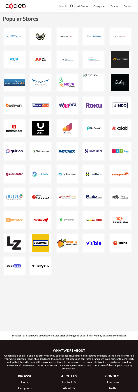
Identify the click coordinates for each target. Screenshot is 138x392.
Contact (128, 6)
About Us (69, 388)
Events (114, 6)
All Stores (82, 6)
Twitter (113, 388)
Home (25, 382)
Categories (99, 6)
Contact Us (69, 382)
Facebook (113, 382)
